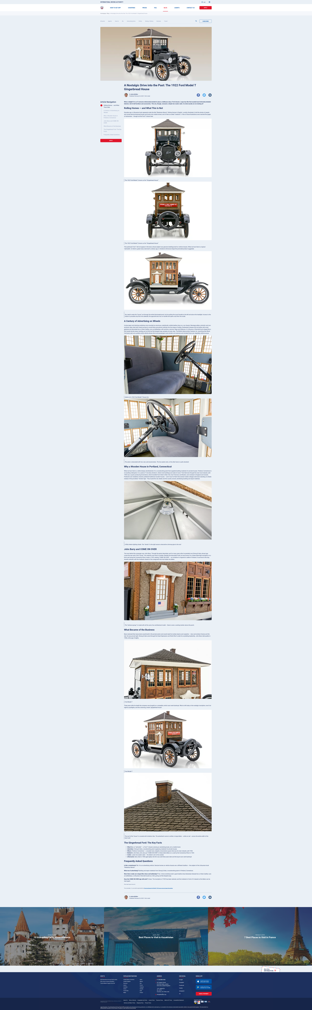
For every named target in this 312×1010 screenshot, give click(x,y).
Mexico (141, 981)
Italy (141, 983)
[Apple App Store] (204, 981)
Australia (125, 987)
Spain (141, 979)
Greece (124, 988)
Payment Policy (159, 1000)
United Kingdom (127, 981)
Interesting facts (131, 21)
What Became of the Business (112, 126)
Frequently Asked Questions (112, 134)
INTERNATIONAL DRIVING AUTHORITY (111, 2)
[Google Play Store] (204, 987)
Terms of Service (132, 1000)
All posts (102, 21)
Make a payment (203, 993)
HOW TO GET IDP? (115, 8)
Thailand (142, 987)
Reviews (159, 21)
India (141, 990)
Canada (141, 988)
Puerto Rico (125, 990)
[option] (52, 936)
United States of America (128, 979)
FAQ (155, 8)
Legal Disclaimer (104, 1007)
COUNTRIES (131, 8)
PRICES (144, 8)
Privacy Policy (148, 1002)
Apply (205, 7)
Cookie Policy (152, 1000)
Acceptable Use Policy (142, 1000)
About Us (125, 1000)
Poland (141, 992)
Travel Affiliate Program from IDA (107, 983)
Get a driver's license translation (107, 981)
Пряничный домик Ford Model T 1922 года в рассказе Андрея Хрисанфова (158, 888)
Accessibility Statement (179, 1000)
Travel (165, 21)
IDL (123, 21)
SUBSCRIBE (206, 21)
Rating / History (149, 21)
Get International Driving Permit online (108, 979)
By (133, 94)
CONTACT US (191, 8)
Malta (124, 992)
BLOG (165, 8)
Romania (125, 983)
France (141, 985)
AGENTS (176, 8)
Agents (110, 21)
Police (140, 21)
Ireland (124, 985)
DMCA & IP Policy (168, 1000)
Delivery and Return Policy (129, 1002)
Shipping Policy (140, 1002)
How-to (117, 21)
